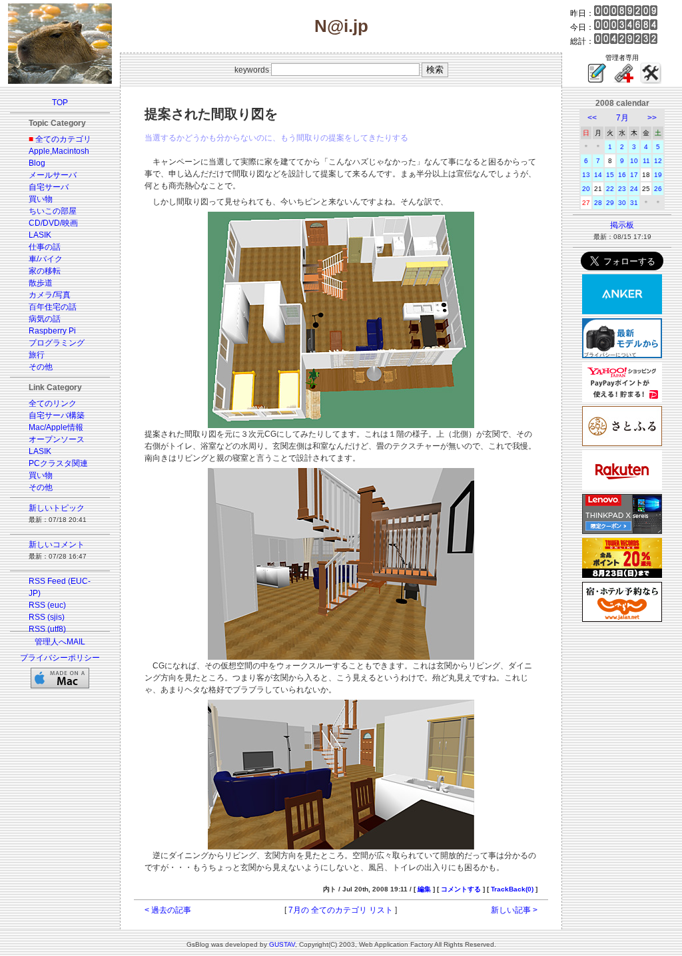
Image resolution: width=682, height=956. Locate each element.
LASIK (40, 235)
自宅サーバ (49, 187)
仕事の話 (45, 247)
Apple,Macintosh (59, 151)
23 (622, 188)
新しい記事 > (514, 910)
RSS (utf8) (47, 629)
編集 (424, 889)
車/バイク (46, 259)
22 (610, 188)
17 (634, 174)
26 (658, 188)
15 (610, 174)
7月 (622, 117)
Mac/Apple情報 (56, 427)
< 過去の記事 (168, 910)
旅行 (37, 354)
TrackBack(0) (512, 889)
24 (634, 188)
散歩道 (41, 283)
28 (598, 202)
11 (646, 160)
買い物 (41, 199)
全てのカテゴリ (63, 139)
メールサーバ (53, 175)
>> (652, 117)
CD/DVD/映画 (53, 223)
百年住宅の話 (53, 307)
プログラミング (57, 343)
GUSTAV (282, 944)
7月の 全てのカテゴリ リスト (340, 910)
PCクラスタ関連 (58, 463)
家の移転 (45, 271)
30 (622, 202)
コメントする (461, 889)
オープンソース (57, 439)
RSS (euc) (47, 605)
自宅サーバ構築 (57, 415)
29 (610, 202)
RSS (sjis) (47, 617)
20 (586, 188)
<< (592, 117)
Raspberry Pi (52, 331)
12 (658, 160)
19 (658, 174)
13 (586, 174)
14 (598, 174)
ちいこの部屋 (53, 211)
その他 (41, 366)
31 (634, 202)
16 (622, 174)
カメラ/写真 (50, 295)
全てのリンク (53, 403)
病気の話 (45, 319)
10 (634, 160)
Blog (37, 163)
